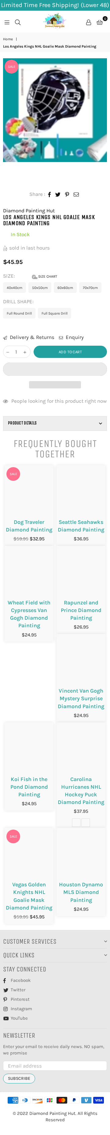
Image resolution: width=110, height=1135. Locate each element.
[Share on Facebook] (49, 194)
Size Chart (47, 276)
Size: (30, 276)
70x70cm (90, 288)
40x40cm (14, 288)
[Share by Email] (76, 194)
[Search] (17, 21)
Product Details (22, 423)
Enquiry (74, 337)
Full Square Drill (55, 313)
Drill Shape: (19, 301)
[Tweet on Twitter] (58, 194)
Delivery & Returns (31, 337)
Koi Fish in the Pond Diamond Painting (29, 787)
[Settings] (88, 21)
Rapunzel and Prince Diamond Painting (81, 610)
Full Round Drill (19, 313)
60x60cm (65, 288)
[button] (55, 369)
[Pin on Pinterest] (67, 194)
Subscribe (19, 1078)
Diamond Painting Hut (29, 210)
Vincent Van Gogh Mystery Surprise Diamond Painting (81, 698)
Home (8, 39)
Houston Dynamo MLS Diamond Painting (81, 892)
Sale (11, 67)
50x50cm (40, 288)
